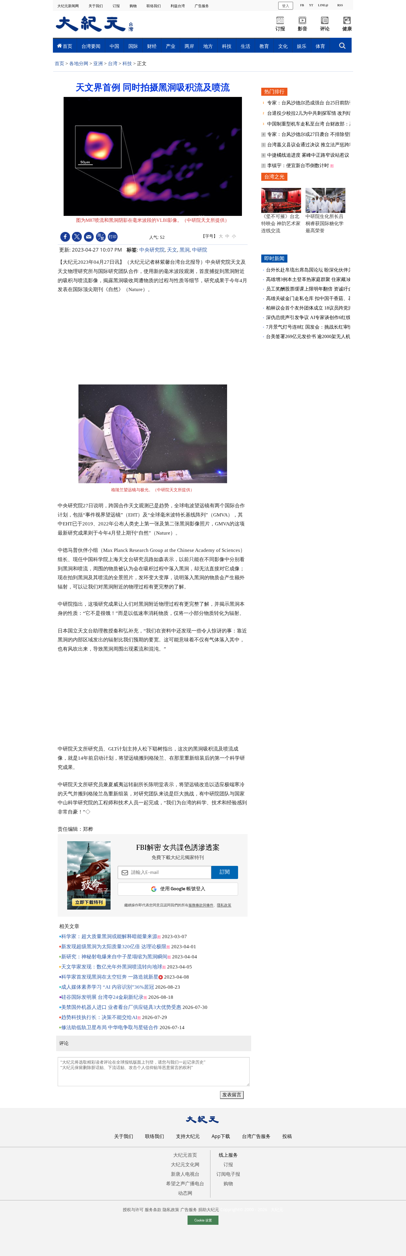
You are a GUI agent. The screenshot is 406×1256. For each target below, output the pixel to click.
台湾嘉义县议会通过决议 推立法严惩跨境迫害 (316, 144)
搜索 (342, 44)
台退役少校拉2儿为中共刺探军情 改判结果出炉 (317, 113)
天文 (172, 249)
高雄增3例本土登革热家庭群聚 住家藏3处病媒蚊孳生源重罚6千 (332, 279)
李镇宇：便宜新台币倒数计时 (298, 165)
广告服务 (202, 5)
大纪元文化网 (185, 1164)
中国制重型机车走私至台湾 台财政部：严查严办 (318, 123)
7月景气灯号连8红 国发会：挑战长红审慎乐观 (314, 326)
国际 (133, 46)
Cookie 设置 (203, 1220)
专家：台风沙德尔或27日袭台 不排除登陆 (311, 134)
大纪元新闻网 (68, 5)
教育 (264, 46)
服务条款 (153, 1209)
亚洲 (98, 63)
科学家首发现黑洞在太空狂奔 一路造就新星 (109, 977)
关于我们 (96, 5)
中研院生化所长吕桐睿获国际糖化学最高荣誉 (325, 223)
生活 (245, 46)
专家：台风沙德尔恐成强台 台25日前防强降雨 (316, 102)
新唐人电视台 (185, 1174)
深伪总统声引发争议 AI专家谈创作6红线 (308, 317)
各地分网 (78, 63)
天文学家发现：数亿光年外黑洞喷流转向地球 (111, 967)
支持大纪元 (188, 1136)
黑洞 (185, 249)
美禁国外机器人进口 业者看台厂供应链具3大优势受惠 (121, 1007)
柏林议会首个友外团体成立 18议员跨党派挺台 (314, 307)
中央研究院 (152, 249)
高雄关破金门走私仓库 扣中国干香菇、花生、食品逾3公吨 (327, 298)
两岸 (189, 46)
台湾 (112, 63)
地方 (208, 46)
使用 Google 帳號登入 (182, 889)
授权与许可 (133, 1209)
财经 (152, 46)
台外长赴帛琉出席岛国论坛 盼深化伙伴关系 (312, 269)
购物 (134, 5)
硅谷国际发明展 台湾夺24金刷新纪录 (102, 997)
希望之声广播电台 (185, 1183)
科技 (227, 46)
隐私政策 (171, 1209)
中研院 (199, 249)
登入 (285, 5)
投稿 (287, 1136)
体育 (320, 46)
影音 (302, 28)
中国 (114, 46)
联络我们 (154, 5)
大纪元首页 (185, 1155)
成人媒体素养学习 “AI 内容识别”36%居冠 (107, 987)
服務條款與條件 (200, 905)
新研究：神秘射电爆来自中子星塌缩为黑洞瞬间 (114, 957)
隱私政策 (224, 905)
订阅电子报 (228, 1174)
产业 (170, 46)
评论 (325, 28)
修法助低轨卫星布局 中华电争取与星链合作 (109, 1027)
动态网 (185, 1193)
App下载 (221, 1136)
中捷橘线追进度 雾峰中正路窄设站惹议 (308, 155)
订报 (117, 5)
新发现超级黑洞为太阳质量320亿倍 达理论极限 (113, 946)
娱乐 (301, 46)
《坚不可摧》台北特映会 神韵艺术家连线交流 (280, 223)
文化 (283, 46)
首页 (67, 46)
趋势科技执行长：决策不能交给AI (99, 1017)
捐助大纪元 (208, 1209)
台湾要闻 (90, 46)
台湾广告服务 (256, 1136)
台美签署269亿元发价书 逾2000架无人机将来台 (315, 336)
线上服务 (228, 1155)
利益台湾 (178, 5)
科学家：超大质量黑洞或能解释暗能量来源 (109, 936)
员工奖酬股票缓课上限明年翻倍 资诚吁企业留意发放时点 (326, 288)
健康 (347, 28)
